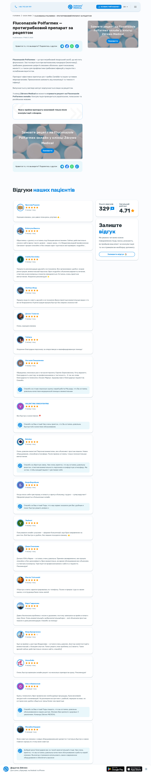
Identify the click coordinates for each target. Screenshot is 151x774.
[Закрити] (146, 769)
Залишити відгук (116, 254)
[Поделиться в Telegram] (62, 46)
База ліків (27, 16)
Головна (16, 16)
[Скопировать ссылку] (77, 46)
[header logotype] (75, 7)
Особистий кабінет (110, 7)
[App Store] (134, 769)
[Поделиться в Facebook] (67, 46)
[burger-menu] (135, 7)
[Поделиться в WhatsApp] (71, 46)
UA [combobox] (124, 7)
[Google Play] (115, 769)
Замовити (47, 151)
